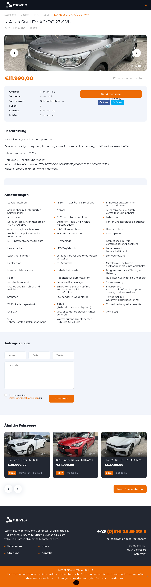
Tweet (119, 102)
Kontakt (46, 552)
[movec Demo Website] (16, 5)
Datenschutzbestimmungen (24, 398)
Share (105, 102)
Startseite (10, 14)
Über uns (13, 552)
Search (25, 14)
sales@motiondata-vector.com (127, 538)
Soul (46, 14)
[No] (147, 576)
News (45, 546)
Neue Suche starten (130, 489)
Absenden (61, 398)
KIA (36, 14)
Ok (76, 582)
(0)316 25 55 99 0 (122, 531)
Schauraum (14, 546)
